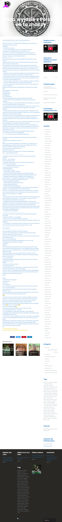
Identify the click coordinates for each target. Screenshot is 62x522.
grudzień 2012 (48, 328)
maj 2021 (47, 211)
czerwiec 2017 (48, 303)
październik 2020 (48, 227)
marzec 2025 (47, 138)
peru (49, 408)
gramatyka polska (48, 394)
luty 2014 (47, 326)
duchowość (47, 347)
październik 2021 (48, 200)
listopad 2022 (47, 175)
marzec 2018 (47, 282)
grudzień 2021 (48, 198)
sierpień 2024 (47, 145)
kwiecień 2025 (48, 136)
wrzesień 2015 (48, 310)
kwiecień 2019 (48, 259)
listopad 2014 (47, 314)
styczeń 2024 (47, 152)
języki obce (51, 399)
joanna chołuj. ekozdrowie (23, 489)
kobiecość (47, 358)
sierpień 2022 (47, 179)
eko (52, 390)
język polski (25, 490)
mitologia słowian (48, 405)
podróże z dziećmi (48, 365)
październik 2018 (48, 266)
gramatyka (19, 484)
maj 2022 (47, 186)
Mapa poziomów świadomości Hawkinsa (50, 98)
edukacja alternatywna (22, 475)
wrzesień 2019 (48, 252)
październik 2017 (48, 294)
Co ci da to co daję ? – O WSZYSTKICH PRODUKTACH (50, 87)
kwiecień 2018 (48, 280)
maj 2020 (47, 236)
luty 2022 (47, 193)
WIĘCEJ (4, 462)
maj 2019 (47, 257)
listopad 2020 (47, 225)
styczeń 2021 (47, 220)
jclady (52, 396)
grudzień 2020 (48, 223)
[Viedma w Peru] (7, 4)
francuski (49, 391)
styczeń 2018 (47, 287)
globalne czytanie (48, 393)
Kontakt (29, 3)
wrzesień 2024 (48, 143)
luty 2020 (47, 243)
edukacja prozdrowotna (49, 388)
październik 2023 (48, 159)
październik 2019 (48, 250)
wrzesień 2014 (48, 316)
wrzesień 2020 (48, 230)
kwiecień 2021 (48, 214)
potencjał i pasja (48, 368)
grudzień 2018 (48, 262)
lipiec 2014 (47, 319)
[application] (51, 48)
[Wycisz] (54, 51)
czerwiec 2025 (48, 131)
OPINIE (57, 6)
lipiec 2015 (47, 312)
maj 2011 (47, 330)
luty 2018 (47, 284)
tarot (53, 415)
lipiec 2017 (47, 300)
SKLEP (23, 3)
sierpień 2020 (47, 232)
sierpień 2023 (47, 163)
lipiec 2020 (47, 234)
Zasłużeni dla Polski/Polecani (51, 372)
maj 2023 (47, 170)
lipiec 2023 (47, 166)
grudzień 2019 (48, 246)
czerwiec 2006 (48, 337)
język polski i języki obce (50, 356)
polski (52, 410)
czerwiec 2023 (48, 168)
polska (49, 410)
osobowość (47, 361)
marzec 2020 (47, 241)
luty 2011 (47, 335)
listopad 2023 (47, 156)
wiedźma (45, 418)
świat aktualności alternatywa (51, 370)
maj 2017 (47, 305)
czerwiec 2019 (48, 255)
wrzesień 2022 (48, 177)
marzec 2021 (47, 216)
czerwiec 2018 (48, 275)
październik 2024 (48, 140)
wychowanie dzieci (25, 511)
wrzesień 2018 (48, 268)
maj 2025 (47, 134)
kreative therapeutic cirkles (23, 493)
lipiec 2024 (47, 147)
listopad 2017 (47, 291)
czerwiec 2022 (48, 184)
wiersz (49, 418)
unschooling (46, 416)
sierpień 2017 (47, 298)
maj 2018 (47, 278)
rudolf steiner (20, 506)
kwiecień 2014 (48, 321)
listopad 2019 (47, 248)
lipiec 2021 (47, 207)
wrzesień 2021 (48, 202)
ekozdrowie (47, 354)
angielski (19, 471)
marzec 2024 (47, 150)
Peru (46, 363)
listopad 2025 (47, 129)
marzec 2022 (47, 191)
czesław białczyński (48, 383)
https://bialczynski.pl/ (48, 443)
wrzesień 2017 (48, 296)
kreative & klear (25, 492)
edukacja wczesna (47, 390)
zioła (48, 419)
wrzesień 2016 (48, 307)
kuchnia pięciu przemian (22, 495)
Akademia (46, 91)
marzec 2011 (47, 332)
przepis (52, 413)
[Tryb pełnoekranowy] (56, 51)
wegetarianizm (52, 416)
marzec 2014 (47, 323)
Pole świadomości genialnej (49, 102)
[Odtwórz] (45, 51)
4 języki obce (46, 382)
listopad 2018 (47, 264)
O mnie (57, 3)
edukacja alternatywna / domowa (53, 351)
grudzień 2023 (48, 154)
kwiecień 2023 (48, 172)
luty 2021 (47, 218)
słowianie (49, 415)
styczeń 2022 (47, 195)
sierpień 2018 (47, 271)
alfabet (51, 382)
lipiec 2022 (47, 182)
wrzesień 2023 (48, 161)
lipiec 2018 (47, 273)
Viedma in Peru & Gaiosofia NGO (50, 94)
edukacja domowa (21, 476)
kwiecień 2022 (48, 188)
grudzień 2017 (48, 289)
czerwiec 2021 (48, 209)
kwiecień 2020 (48, 239)
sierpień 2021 (47, 204)
